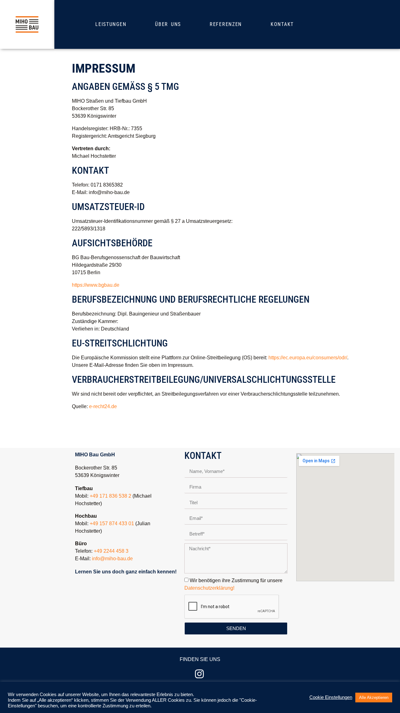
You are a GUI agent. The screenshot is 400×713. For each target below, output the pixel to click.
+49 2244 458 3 (111, 551)
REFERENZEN (226, 24)
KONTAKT (282, 24)
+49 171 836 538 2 (110, 496)
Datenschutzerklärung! (209, 588)
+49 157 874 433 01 (112, 523)
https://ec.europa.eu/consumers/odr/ (307, 357)
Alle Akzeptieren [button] (373, 697)
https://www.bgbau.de (95, 285)
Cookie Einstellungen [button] (330, 697)
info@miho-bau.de (112, 558)
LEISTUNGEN (110, 24)
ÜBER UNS (168, 24)
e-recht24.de (103, 406)
